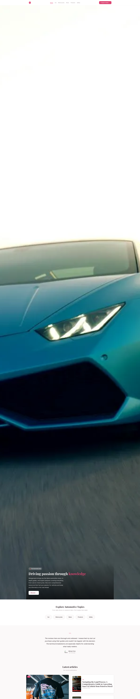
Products (73, 2)
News (67, 2)
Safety (78, 2)
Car (55, 2)
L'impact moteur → (105, 2)
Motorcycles (61, 2)
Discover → (34, 593)
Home (51, 2)
